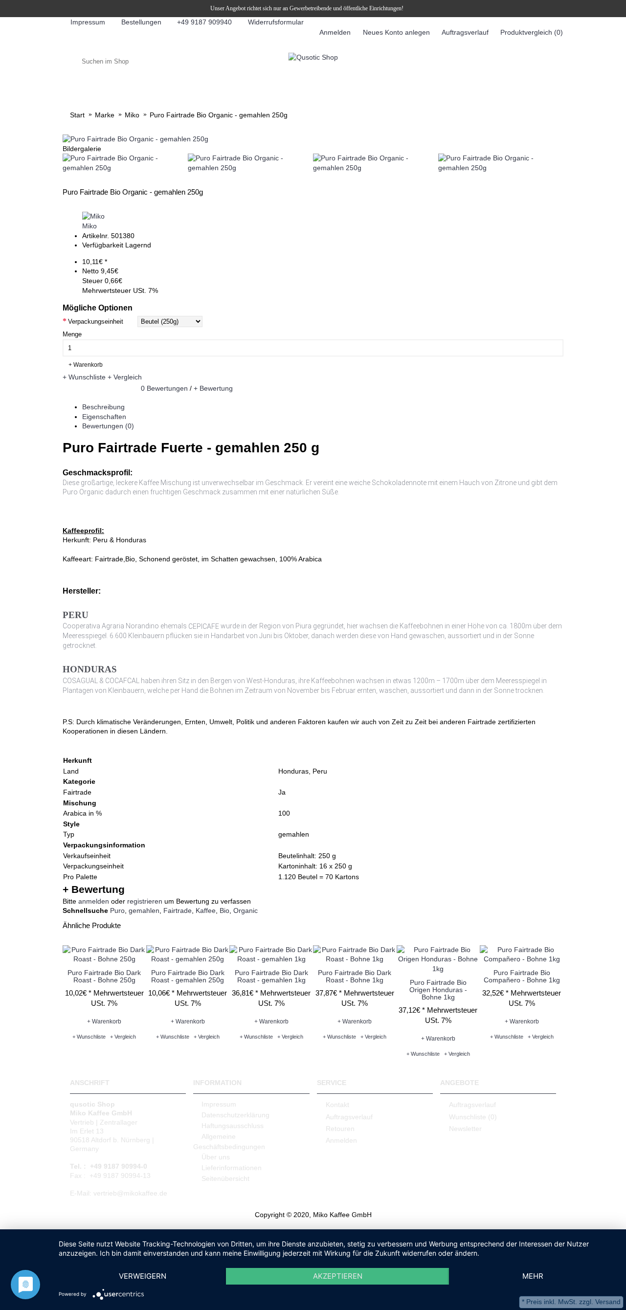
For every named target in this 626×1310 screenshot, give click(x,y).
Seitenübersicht (225, 1178)
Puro (117, 910)
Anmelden (341, 1140)
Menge (72, 334)
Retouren (340, 1128)
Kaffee (206, 910)
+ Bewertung (213, 388)
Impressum (218, 1104)
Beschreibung (103, 407)
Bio (224, 910)
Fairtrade (177, 910)
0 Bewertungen (164, 388)
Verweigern (142, 1276)
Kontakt (337, 1105)
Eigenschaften (104, 417)
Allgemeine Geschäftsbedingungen (229, 1141)
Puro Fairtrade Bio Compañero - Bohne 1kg (522, 976)
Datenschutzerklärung (235, 1115)
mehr (532, 1276)
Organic (245, 910)
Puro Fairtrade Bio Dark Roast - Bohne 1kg (354, 976)
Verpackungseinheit (95, 321)
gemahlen (144, 910)
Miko (89, 226)
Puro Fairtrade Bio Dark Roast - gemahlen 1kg (271, 976)
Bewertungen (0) (108, 426)
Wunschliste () (473, 1116)
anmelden (93, 901)
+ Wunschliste (84, 377)
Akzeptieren (337, 1276)
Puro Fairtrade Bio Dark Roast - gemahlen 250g (187, 976)
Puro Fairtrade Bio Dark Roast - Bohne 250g (104, 976)
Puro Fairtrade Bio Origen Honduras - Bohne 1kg (438, 989)
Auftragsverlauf (349, 1116)
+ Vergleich (125, 377)
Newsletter (465, 1128)
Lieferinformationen (231, 1168)
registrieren (144, 901)
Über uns (215, 1157)
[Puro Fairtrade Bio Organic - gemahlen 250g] (135, 139)
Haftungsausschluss (232, 1126)
